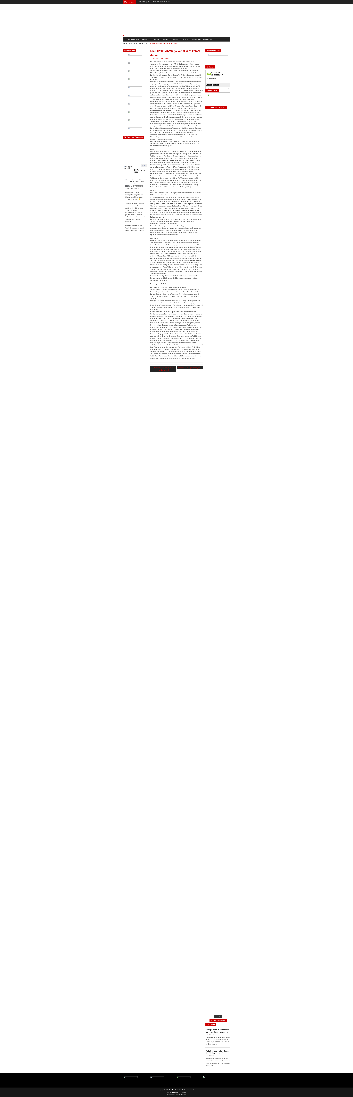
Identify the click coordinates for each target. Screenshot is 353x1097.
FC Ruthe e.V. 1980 (135, 180)
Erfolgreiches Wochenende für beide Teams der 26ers (217, 1031)
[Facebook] (226, 1)
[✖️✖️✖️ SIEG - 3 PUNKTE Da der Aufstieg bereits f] (226, 729)
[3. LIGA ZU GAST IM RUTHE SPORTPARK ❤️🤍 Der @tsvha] (218, 523)
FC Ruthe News (133, 39)
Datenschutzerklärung (172, 1092)
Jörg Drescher (165, 58)
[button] (176, 35)
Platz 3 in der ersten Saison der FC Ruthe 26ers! (217, 1052)
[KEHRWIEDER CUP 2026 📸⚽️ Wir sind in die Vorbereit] (209, 745)
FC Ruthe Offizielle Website (176, 1089)
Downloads (196, 39)
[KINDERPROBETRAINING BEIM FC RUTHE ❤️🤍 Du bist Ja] (209, 972)
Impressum (183, 1092)
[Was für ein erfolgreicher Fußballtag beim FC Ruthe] (209, 193)
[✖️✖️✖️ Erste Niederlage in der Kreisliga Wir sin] (226, 196)
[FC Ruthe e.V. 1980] (128, 167)
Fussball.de (207, 39)
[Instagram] (229, 1)
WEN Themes (182, 1094)
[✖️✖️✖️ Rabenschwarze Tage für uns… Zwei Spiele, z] (218, 278)
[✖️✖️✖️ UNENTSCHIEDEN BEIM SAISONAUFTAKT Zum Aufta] (209, 507)
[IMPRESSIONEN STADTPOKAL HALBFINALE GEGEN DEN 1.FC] (226, 559)
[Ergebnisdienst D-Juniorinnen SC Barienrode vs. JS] (218, 802)
